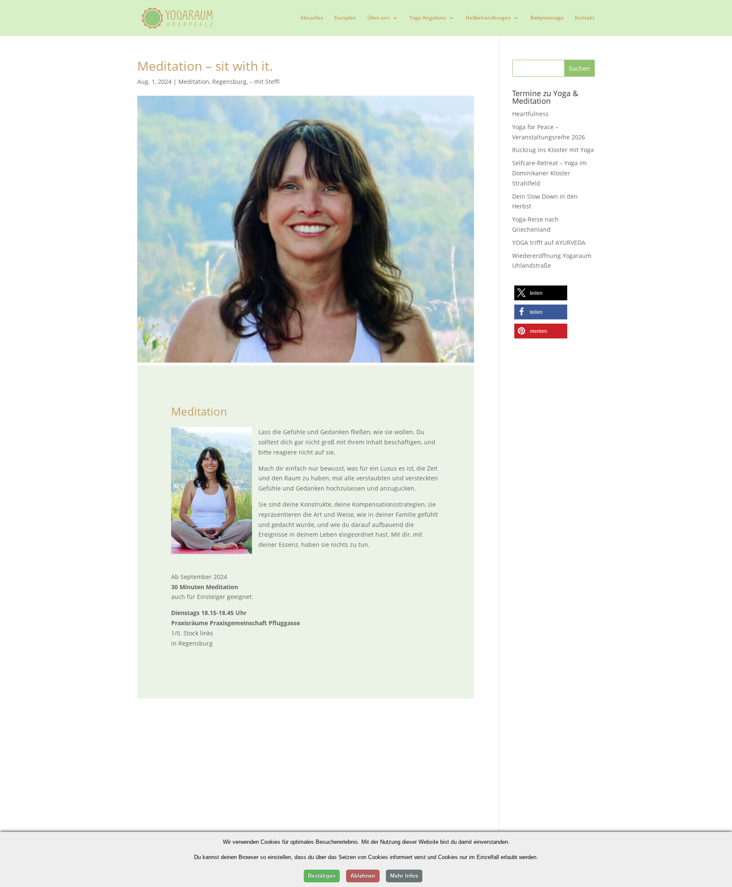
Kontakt (585, 18)
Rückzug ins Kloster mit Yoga (553, 150)
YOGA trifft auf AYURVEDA (548, 242)
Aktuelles (311, 18)
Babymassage (547, 18)
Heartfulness (530, 114)
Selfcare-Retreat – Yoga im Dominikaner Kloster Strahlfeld (549, 173)
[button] (540, 293)
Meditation (193, 82)
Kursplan (345, 18)
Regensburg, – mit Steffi (246, 82)
